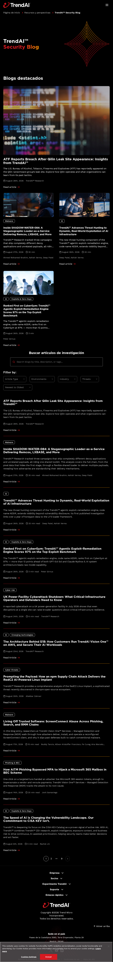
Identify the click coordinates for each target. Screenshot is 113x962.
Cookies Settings (28, 957)
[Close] (109, 946)
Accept (48, 957)
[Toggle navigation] (107, 5)
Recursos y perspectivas (37, 12)
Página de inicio (11, 12)
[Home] (56, 905)
